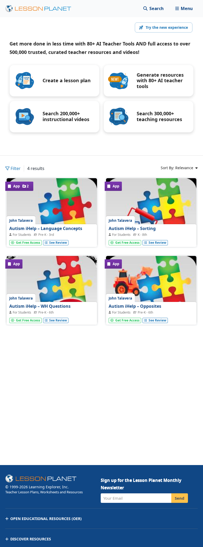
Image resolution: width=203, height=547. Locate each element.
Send (179, 498)
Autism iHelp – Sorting (132, 228)
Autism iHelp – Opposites (135, 306)
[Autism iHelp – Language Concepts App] (51, 223)
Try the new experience (167, 27)
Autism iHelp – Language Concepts (45, 228)
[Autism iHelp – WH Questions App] (51, 301)
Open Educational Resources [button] (46, 518)
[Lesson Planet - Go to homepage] (41, 8)
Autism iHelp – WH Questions (40, 306)
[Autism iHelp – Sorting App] (151, 223)
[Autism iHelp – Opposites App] (151, 301)
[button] (184, 8)
